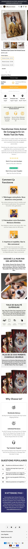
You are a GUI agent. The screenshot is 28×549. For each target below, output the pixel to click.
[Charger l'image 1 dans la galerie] (7, 45)
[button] (19, 6)
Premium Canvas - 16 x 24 (7, 65)
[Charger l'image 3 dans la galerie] (21, 45)
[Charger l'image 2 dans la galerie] (14, 45)
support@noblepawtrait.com (14, 509)
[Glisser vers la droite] (26, 45)
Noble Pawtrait (15, 547)
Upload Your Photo (6, 75)
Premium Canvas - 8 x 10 (7, 58)
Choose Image (14, 78)
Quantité (4, 68)
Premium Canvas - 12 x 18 (7, 61)
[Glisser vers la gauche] (1, 45)
